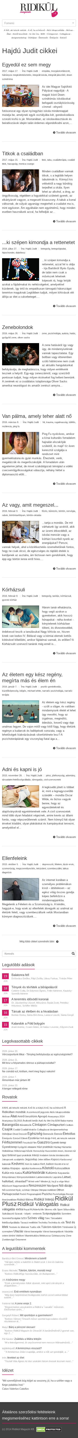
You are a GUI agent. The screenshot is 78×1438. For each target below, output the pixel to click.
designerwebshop (59, 1129)
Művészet (7, 1186)
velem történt (8, 1235)
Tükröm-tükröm (51, 1227)
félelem (58, 864)
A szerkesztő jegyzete (38, 1112)
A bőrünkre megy (15, 1279)
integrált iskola (40, 75)
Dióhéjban (7, 1134)
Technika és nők (56, 1222)
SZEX (24, 1218)
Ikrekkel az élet (15, 1357)
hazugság (12, 164)
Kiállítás (6, 1168)
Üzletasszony (59, 1235)
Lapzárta (57, 1177)
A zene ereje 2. (23, 1303)
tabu (49, 160)
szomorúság (8, 868)
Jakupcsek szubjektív (13, 1159)
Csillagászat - (66, 34)
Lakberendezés (44, 1177)
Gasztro (43, 1142)
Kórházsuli (13, 589)
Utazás (18, 1231)
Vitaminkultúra (32, 1235)
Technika (42, 1222)
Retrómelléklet (9, 1199)
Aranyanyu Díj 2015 (12, 1120)
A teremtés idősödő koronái (29, 999)
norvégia (70, 511)
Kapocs (55, 1159)
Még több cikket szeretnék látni (37, 941)
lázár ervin (68, 864)
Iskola (52, 1155)
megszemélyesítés (25, 868)
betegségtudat (58, 248)
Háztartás (67, 1147)
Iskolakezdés (62, 1155)
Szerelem (66, 1213)
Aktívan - (70, 30)
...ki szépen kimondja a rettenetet (38, 242)
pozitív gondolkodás (51, 686)
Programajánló (34, 1194)
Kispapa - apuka (19, 1168)
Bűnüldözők (26, 1125)
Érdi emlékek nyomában (28, 1291)
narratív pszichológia (52, 691)
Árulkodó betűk (30, 1120)
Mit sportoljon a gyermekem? (36, 1315)
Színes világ (35, 1218)
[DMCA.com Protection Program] (49, 1429)
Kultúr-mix (8, 1172)
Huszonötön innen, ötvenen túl (60, 1151)
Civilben (69, 1125)
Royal (26, 1209)
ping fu (16, 426)
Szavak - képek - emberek (28, 1213)
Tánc (47, 1218)
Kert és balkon (32, 1164)
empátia (46, 71)
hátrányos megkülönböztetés (16, 75)
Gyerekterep (9, 1146)
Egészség (34, 1133)
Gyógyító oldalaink (26, 1147)
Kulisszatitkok (62, 1168)
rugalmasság (61, 422)
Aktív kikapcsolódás (60, 1112)
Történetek (67, 1227)
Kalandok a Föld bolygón (28, 1023)
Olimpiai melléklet (47, 1190)
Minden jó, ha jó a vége (52, 1181)
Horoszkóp (38, 1151)
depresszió (47, 864)
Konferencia (36, 1168)
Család (16, 1129)
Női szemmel (8, 1190)
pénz (48, 775)
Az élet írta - (34, 34)
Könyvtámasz (9, 1177)
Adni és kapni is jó (22, 769)
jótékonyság (58, 775)
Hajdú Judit (32, 71)
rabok (5, 515)
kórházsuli (66, 596)
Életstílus (69, 1133)
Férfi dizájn (45, 1138)
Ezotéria (33, 1138)
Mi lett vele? (34, 1181)
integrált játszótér (56, 75)
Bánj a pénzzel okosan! (22, 1327)
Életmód (58, 1134)
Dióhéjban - (33, 38)
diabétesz (20, 252)
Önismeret (20, 1239)
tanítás (55, 596)
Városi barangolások (53, 1231)
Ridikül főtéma (25, 1199)
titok (44, 160)
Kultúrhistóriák (34, 1173)
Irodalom (44, 1155)
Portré (23, 1194)
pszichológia (54, 333)
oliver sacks (24, 337)
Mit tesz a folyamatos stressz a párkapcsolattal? (29, 1062)
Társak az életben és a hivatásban (34, 1011)
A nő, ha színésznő (53, 1108)
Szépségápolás (51, 1213)
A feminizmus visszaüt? (29, 1348)
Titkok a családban (22, 153)
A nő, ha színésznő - (37, 30)
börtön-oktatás (34, 515)
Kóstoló (48, 1168)
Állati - (9, 34)
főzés (44, 511)
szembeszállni (54, 868)
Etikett (24, 1138)
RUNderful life (37, 1209)
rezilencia (7, 426)
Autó (40, 1120)
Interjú (35, 1155)
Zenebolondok (17, 327)
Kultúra (18, 1173)
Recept (69, 1194)
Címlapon (39, 1124)
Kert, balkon (47, 1164)
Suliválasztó (8, 1213)
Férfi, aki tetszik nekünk (63, 1138)
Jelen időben (44, 1159)
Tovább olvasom (66, 132)
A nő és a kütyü (35, 1108)
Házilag (57, 1147)
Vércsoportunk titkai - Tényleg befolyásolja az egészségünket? (37, 1054)
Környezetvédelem (26, 1177)
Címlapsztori (56, 1124)
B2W (57, 1120)
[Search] (73, 953)
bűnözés (53, 511)
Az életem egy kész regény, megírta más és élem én (32, 677)
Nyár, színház (23, 1190)
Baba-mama (67, 1120)
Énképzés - (54, 38)
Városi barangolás (33, 1231)
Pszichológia (59, 1194)
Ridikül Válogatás (38, 1204)
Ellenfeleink (14, 858)
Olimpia (34, 1190)
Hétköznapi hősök (23, 1151)
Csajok (7, 1129)
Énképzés (7, 1138)
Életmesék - (44, 38)
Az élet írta (49, 1120)
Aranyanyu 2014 (56, 1116)
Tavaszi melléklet (29, 1222)
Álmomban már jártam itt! (16, 1080)
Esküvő (63, 38)
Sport (60, 1209)
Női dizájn (65, 1185)
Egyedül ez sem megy (26, 64)
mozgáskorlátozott (60, 71)
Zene (68, 1235)
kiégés (23, 691)
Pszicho (47, 1194)
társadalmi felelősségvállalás (16, 779)
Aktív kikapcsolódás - (56, 30)
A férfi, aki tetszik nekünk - (15, 30)
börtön (62, 511)
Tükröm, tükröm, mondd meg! (35, 1270)
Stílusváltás (69, 1209)
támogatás (37, 779)
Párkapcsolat (10, 1194)
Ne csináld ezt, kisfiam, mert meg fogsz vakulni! (28, 1071)
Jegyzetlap (31, 1159)
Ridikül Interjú (44, 1199)
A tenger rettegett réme (15, 1088)
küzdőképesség (10, 691)
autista (65, 333)
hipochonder (8, 252)
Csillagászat (43, 1129)
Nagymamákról (20, 1186)
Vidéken (20, 1235)
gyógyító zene (9, 337)
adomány (70, 775)
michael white (34, 691)
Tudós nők (35, 1227)
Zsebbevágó (8, 1239)
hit (44, 422)
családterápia (59, 160)
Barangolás (10, 1124)
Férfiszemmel (12, 1142)
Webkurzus (45, 1235)
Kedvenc (18, 1163)
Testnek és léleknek (19, 1227)
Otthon (60, 1190)
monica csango (26, 164)
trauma (49, 422)
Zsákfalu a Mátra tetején (27, 1339)
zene (44, 333)
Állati (13, 1116)
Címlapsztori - (53, 34)
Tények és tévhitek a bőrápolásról (34, 987)
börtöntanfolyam (17, 515)
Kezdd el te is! (61, 1164)
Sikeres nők (51, 1209)
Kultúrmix (51, 1172)
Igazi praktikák (24, 1155)
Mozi (66, 1181)
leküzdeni (41, 868)
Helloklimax (8, 1151)
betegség (45, 248)
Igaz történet (9, 1155)
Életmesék (48, 1134)
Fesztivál (27, 1142)
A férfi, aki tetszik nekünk (14, 1108)
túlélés (72, 422)
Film (34, 1142)
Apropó (42, 1116)
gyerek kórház (9, 600)
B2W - (43, 34)
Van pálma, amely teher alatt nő (37, 416)
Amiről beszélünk (27, 1116)
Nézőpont (52, 1185)
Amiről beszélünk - (21, 34)
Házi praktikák (45, 1147)
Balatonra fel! (20, 975)
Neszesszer (37, 1185)
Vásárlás (68, 1231)
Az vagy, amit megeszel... (30, 505)
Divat (15, 1134)
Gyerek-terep (58, 1142)
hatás (72, 333)
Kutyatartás (63, 1173)
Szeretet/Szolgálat (11, 1218)
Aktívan (6, 1116)
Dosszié (23, 1134)
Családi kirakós (28, 1129)
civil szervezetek (52, 779)
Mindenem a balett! (35, 1258)
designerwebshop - (19, 38)
